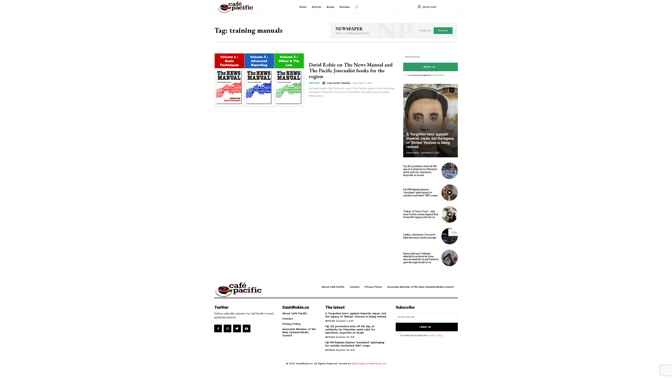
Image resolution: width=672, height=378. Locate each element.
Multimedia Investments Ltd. (369, 363)
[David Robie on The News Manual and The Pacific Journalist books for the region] (259, 80)
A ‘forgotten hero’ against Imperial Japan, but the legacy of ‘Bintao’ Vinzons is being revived (430, 140)
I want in (428, 67)
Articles (314, 83)
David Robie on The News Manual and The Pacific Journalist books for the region (351, 70)
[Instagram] (227, 328)
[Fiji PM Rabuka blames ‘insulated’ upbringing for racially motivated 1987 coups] (449, 192)
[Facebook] (218, 328)
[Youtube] (246, 328)
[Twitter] (237, 328)
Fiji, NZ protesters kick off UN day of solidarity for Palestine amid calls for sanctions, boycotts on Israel (420, 170)
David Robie (412, 152)
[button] (356, 7)
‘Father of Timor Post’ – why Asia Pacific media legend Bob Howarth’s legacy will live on (420, 214)
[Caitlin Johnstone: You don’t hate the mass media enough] (449, 236)
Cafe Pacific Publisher (339, 83)
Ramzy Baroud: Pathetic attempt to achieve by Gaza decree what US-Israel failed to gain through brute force (421, 258)
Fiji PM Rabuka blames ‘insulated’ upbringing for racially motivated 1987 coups (420, 192)
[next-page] (451, 90)
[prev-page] (445, 90)
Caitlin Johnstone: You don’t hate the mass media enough (419, 236)
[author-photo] (324, 83)
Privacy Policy (437, 75)
